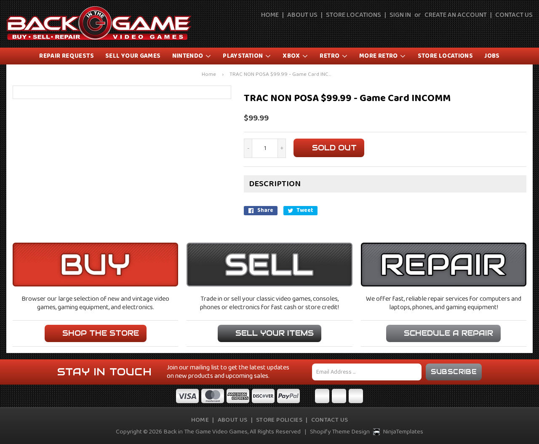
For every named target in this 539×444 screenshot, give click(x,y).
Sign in (400, 15)
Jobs (492, 56)
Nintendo (188, 56)
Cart (527, 30)
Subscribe (454, 371)
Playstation (243, 56)
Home (270, 15)
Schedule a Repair (448, 333)
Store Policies (279, 420)
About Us (302, 15)
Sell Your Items (274, 333)
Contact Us (514, 15)
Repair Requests (66, 56)
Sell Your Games (133, 56)
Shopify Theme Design (340, 432)
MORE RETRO (379, 56)
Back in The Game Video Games (205, 432)
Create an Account (455, 15)
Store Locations (353, 15)
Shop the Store (100, 333)
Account (507, 30)
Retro (330, 56)
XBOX (292, 56)
